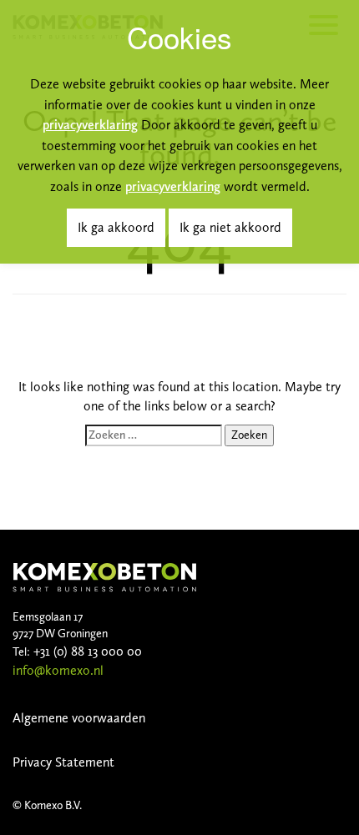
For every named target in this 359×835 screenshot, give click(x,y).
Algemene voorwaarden (79, 718)
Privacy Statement (63, 762)
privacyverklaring (90, 125)
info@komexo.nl (58, 670)
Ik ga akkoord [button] (116, 227)
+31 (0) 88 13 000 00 (86, 651)
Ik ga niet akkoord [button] (230, 227)
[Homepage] (104, 576)
